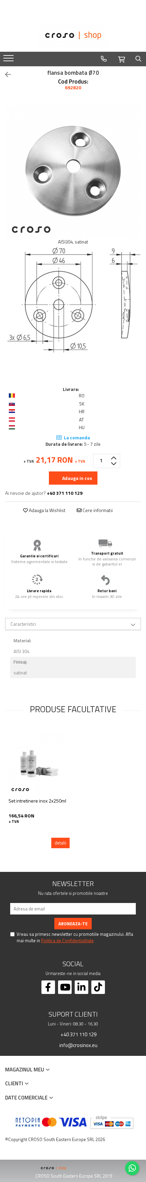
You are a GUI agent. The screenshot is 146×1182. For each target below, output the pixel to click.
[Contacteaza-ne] (103, 59)
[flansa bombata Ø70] (73, 171)
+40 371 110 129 (77, 1034)
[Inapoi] (5, 74)
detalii (60, 842)
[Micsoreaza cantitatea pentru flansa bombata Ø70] (114, 464)
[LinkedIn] (81, 987)
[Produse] (9, 60)
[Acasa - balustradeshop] (73, 35)
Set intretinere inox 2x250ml (37, 800)
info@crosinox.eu (77, 1045)
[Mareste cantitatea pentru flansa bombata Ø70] (114, 457)
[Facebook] (48, 987)
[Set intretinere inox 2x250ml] (39, 763)
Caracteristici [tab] (23, 624)
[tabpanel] (73, 171)
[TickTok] (98, 987)
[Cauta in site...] (138, 59)
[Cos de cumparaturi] (121, 58)
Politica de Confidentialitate (67, 940)
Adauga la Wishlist (47, 510)
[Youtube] (65, 987)
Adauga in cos (76, 478)
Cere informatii (97, 510)
